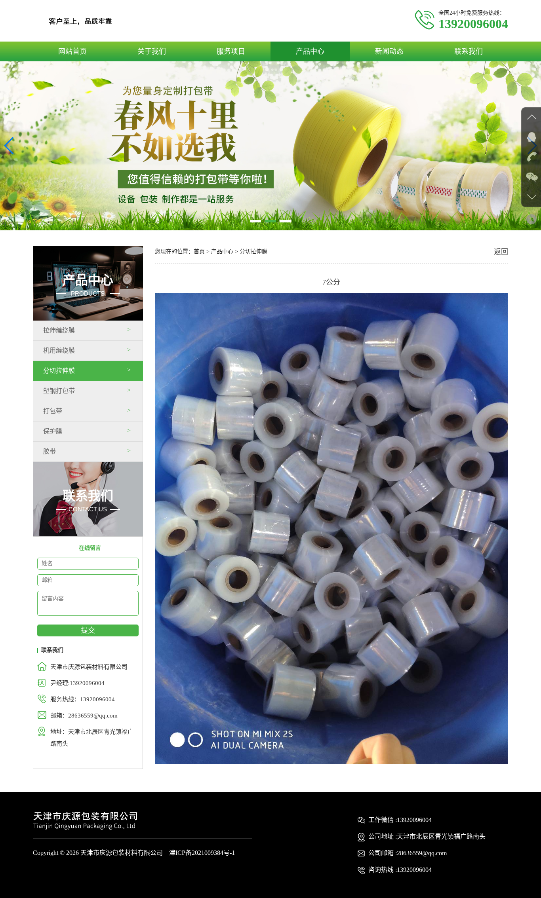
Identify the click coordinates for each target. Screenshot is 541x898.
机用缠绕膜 (59, 350)
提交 (88, 630)
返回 (501, 252)
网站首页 (72, 51)
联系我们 (468, 51)
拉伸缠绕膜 (59, 330)
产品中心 (310, 51)
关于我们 (151, 51)
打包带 (52, 411)
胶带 (49, 451)
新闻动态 (389, 51)
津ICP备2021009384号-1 (202, 852)
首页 (199, 251)
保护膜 (52, 431)
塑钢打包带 (59, 390)
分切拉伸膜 (59, 370)
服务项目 (231, 51)
